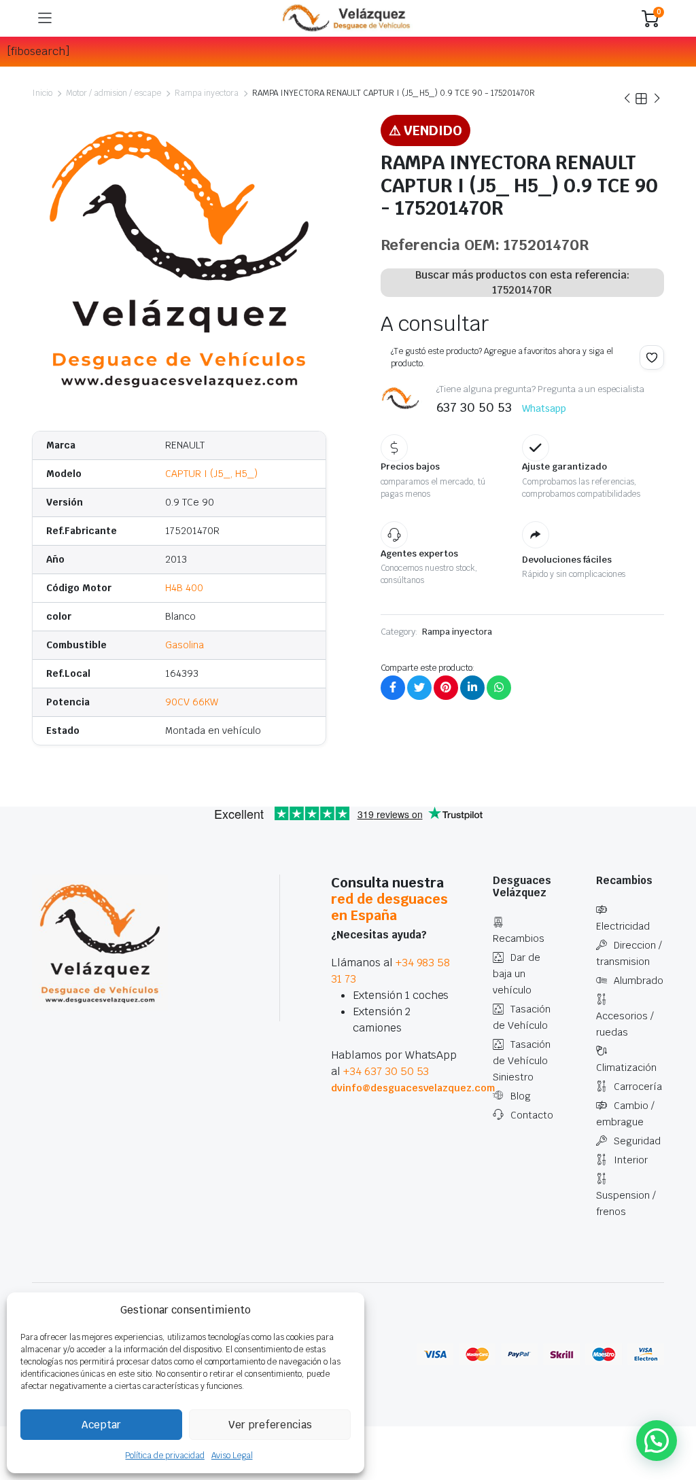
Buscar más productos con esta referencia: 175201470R (522, 282)
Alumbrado (638, 980)
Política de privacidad (164, 1455)
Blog (520, 1096)
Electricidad (623, 926)
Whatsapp (544, 408)
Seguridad (637, 1141)
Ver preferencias (270, 1424)
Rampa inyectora (207, 93)
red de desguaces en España (389, 907)
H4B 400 (184, 588)
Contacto (531, 1115)
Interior (631, 1160)
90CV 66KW (191, 702)
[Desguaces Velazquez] (347, 18)
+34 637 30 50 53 (386, 1071)
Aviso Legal (232, 1455)
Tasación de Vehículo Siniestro (522, 1060)
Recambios (518, 938)
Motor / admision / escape (113, 93)
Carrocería (638, 1086)
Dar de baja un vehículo (516, 973)
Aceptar (101, 1424)
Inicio (42, 93)
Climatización (626, 1067)
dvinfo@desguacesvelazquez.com (413, 1088)
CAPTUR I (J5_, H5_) (211, 474)
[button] (652, 357)
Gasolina (184, 645)
